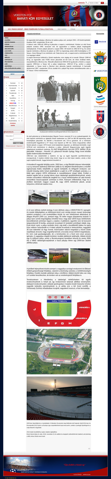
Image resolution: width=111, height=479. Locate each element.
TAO (6, 55)
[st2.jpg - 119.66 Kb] (59, 204)
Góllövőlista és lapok (13, 68)
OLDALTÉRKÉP (78, 474)
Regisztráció (19, 146)
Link (6, 64)
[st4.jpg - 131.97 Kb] (37, 262)
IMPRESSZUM (86, 474)
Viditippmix (8, 66)
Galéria (7, 40)
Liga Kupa (8, 51)
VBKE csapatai (62, 29)
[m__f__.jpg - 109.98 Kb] (59, 262)
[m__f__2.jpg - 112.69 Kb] (80, 262)
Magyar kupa (9, 48)
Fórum (73, 29)
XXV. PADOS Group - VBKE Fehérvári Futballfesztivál (30, 29)
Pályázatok (9, 61)
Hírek (6, 38)
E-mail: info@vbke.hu (10, 478)
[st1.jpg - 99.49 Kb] (38, 204)
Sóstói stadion (10, 42)
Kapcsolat (8, 59)
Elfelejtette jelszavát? (11, 146)
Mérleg (7, 57)
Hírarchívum (9, 46)
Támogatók (9, 53)
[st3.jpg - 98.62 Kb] (80, 204)
